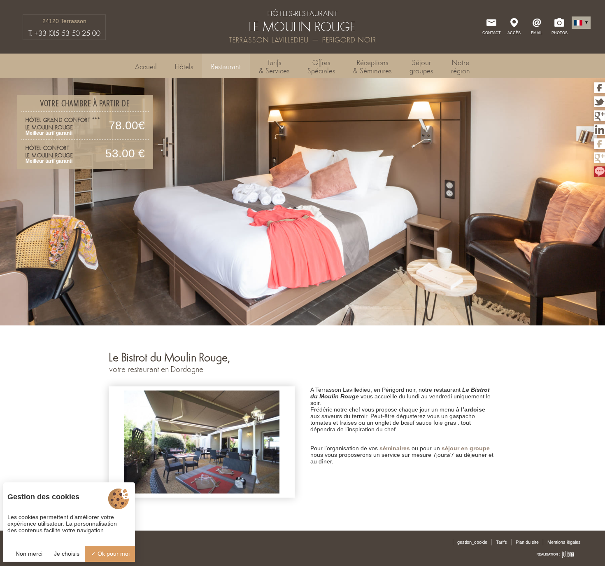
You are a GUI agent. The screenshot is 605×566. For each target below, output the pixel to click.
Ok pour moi (113, 553)
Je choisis (66, 553)
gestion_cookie (472, 542)
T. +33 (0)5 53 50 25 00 (64, 33)
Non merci (28, 553)
